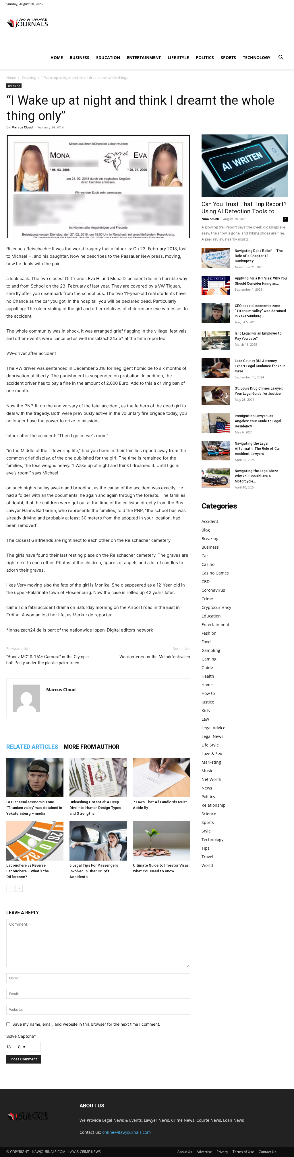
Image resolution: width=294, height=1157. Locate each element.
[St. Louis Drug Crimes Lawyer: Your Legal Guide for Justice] (216, 396)
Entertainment (144, 57)
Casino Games (215, 573)
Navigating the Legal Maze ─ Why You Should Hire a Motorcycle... (258, 476)
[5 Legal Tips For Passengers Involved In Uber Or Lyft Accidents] (98, 841)
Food (206, 641)
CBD (206, 581)
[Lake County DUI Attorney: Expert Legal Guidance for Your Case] (216, 368)
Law (205, 719)
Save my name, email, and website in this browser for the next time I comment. (86, 1024)
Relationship (214, 805)
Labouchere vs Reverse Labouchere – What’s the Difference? (27, 871)
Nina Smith (210, 219)
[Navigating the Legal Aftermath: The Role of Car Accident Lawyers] (216, 451)
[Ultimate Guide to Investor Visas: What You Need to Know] (161, 841)
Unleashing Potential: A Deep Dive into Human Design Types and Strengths (95, 808)
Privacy (222, 1151)
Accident (210, 521)
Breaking (29, 77)
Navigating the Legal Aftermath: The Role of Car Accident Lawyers (257, 448)
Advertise (204, 1151)
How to (208, 693)
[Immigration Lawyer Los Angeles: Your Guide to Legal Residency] (216, 423)
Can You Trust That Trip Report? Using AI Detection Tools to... (244, 208)
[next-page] (19, 888)
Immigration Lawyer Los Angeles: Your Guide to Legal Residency (258, 421)
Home (57, 57)
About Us (184, 1151)
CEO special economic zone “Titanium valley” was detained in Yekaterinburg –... (260, 311)
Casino (208, 564)
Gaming (209, 659)
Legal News (212, 736)
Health (208, 676)
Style (206, 831)
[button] (281, 58)
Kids (206, 710)
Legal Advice (213, 727)
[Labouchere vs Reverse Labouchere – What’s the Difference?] (34, 841)
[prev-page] (9, 888)
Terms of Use (243, 1151)
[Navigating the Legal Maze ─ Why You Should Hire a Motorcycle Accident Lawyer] (216, 478)
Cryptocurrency (216, 607)
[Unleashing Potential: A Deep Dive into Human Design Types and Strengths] (98, 777)
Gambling (211, 650)
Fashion (209, 633)
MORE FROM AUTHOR (91, 746)
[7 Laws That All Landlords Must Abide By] (161, 777)
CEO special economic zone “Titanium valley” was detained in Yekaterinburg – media (34, 808)
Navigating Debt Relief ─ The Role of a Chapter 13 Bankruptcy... (259, 256)
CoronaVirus (213, 590)
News (207, 788)
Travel (207, 856)
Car (205, 555)
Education (108, 57)
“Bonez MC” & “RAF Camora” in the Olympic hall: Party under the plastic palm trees (47, 659)
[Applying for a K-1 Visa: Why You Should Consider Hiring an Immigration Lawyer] (216, 286)
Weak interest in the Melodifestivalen (154, 656)
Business (79, 57)
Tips (206, 848)
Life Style (178, 57)
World (207, 865)
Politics (205, 57)
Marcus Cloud (22, 127)
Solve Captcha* (21, 1036)
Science (209, 813)
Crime (207, 598)
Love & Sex (212, 753)
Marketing (211, 762)
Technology (256, 57)
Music (207, 770)
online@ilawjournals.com (126, 1132)
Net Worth (211, 779)
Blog (206, 530)
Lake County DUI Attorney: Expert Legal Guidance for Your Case (260, 366)
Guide (207, 667)
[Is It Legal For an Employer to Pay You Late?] (216, 341)
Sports (228, 57)
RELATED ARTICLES (32, 746)
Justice (208, 702)
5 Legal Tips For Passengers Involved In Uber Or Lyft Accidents (93, 871)
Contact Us (267, 1151)
